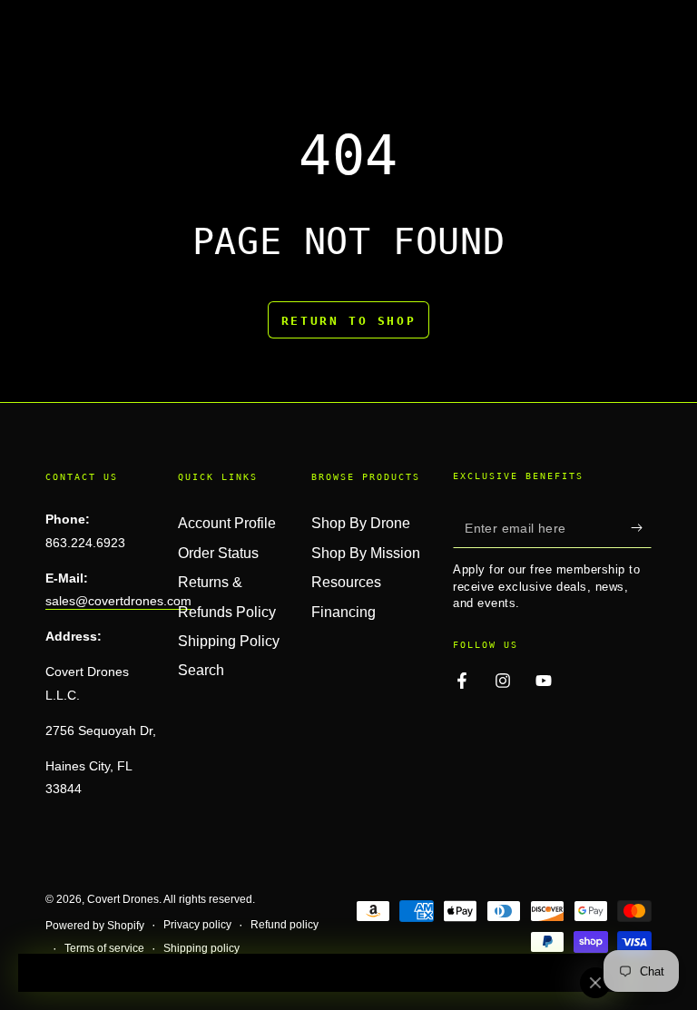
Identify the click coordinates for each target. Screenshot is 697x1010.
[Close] (595, 983)
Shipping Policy (229, 641)
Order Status (218, 553)
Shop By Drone (360, 523)
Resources (346, 582)
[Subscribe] (641, 527)
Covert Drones (123, 899)
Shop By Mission (365, 553)
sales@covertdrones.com (118, 600)
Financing (343, 612)
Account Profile (227, 523)
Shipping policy (201, 948)
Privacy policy (197, 924)
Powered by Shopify (94, 925)
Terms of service (104, 948)
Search (201, 670)
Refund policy (284, 924)
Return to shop (348, 321)
